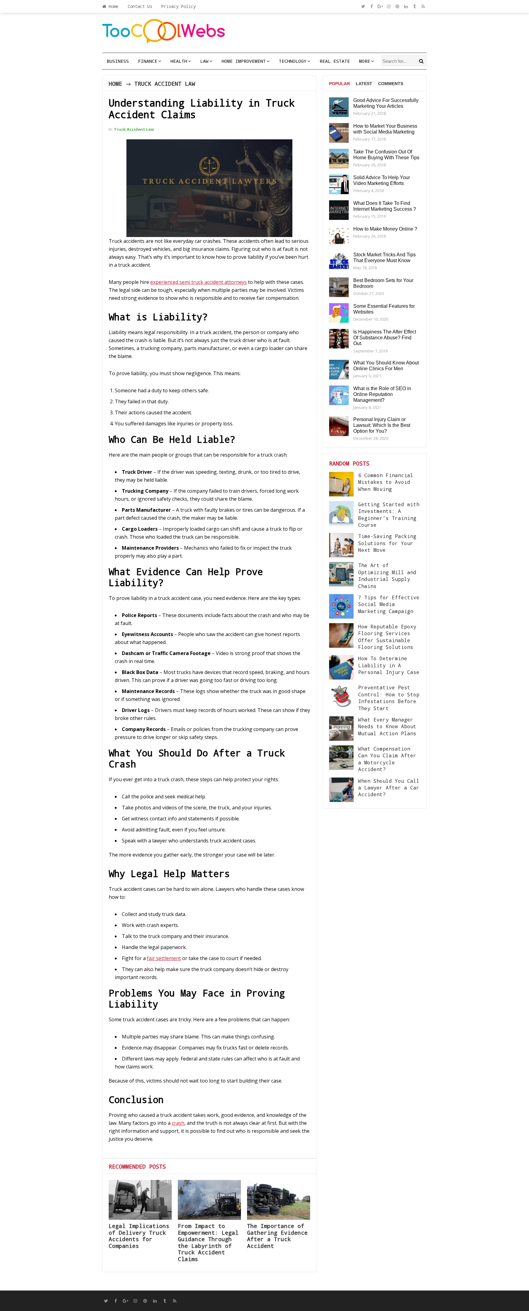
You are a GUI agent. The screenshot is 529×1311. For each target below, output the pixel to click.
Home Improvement (244, 61)
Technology (292, 61)
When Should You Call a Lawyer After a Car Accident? (388, 788)
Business (118, 61)
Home (112, 6)
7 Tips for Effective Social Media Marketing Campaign (388, 604)
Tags (335, 106)
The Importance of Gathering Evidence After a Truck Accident (277, 1235)
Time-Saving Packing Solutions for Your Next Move (387, 543)
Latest (364, 83)
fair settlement (164, 958)
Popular (339, 83)
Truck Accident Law (164, 83)
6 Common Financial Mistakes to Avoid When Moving (385, 482)
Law (204, 61)
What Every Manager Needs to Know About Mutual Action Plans (387, 726)
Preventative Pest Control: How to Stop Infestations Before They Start (388, 697)
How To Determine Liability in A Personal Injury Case (388, 665)
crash (178, 1123)
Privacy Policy (178, 6)
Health (179, 61)
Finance (147, 61)
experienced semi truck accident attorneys (198, 282)
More (364, 61)
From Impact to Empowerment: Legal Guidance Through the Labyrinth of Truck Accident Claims (208, 1242)
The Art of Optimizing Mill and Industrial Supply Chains (387, 575)
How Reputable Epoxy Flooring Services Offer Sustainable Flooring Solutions (387, 636)
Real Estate (335, 61)
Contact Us (140, 6)
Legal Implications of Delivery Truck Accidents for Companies (139, 1235)
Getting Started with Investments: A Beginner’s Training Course (388, 514)
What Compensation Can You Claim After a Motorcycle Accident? (387, 758)
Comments (390, 83)
